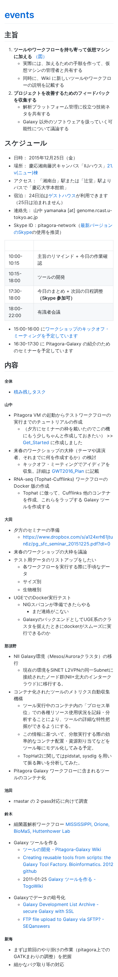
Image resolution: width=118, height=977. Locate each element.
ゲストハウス (62, 195)
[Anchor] (21, 34)
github (30, 871)
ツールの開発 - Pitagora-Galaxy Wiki (62, 849)
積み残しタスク (30, 392)
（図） (40, 56)
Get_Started (36, 442)
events (19, 14)
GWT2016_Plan (68, 471)
